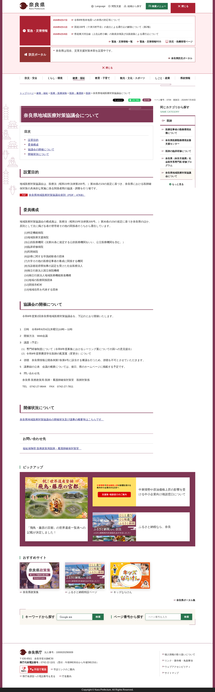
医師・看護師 (76, 93)
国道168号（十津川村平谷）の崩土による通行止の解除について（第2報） (113, 27)
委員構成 (33, 144)
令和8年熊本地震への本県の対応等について (97, 20)
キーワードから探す (40, 617)
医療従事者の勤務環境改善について (178, 131)
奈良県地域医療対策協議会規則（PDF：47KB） (57, 195)
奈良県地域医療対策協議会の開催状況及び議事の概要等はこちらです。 (62, 419)
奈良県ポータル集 (186, 600)
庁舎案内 (66, 676)
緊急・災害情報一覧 (122, 41)
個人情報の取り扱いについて (180, 654)
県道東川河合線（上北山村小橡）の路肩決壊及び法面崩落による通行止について (116, 34)
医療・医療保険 (58, 93)
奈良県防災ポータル (181, 58)
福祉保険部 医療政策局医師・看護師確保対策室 (52, 448)
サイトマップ (172, 673)
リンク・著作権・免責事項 (179, 660)
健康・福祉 (42, 93)
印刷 (148, 100)
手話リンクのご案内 (64, 669)
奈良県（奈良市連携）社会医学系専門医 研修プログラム (178, 162)
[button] (98, 6)
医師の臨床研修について (178, 151)
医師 (88, 93)
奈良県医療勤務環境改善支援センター (178, 142)
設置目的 (33, 140)
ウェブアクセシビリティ (177, 667)
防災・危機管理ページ (181, 41)
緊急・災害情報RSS (150, 41)
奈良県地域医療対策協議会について (178, 174)
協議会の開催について (41, 149)
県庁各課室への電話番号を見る (39, 676)
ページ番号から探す (128, 617)
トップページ (27, 93)
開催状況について (38, 154)
